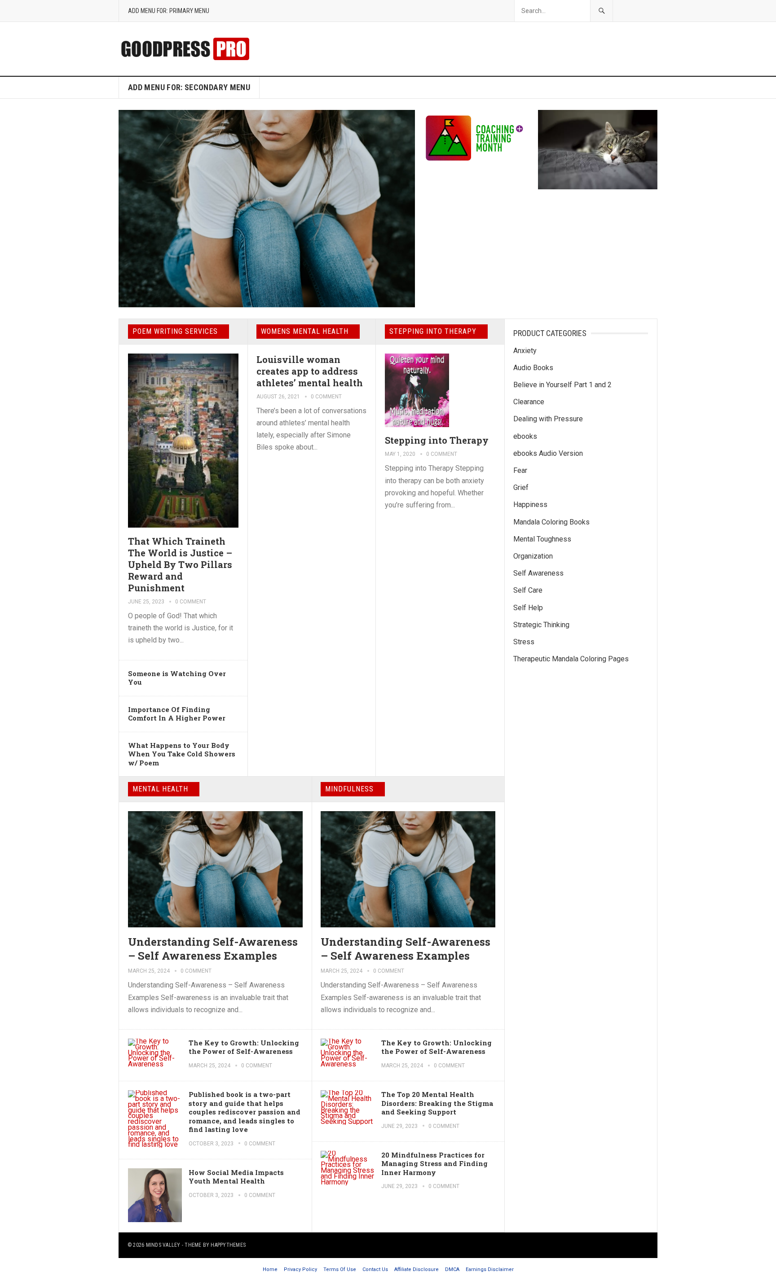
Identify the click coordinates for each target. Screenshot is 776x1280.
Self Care (527, 590)
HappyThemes (228, 1245)
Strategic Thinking (541, 624)
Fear (520, 470)
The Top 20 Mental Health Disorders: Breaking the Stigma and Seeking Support (437, 1103)
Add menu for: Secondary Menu (189, 87)
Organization (533, 556)
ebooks (525, 436)
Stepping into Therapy (432, 331)
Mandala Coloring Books (551, 522)
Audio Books (533, 367)
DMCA (452, 1269)
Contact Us (375, 1269)
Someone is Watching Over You (177, 678)
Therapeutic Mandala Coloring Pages (571, 659)
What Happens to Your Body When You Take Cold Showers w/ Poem (181, 754)
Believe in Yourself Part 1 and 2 (562, 384)
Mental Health (160, 789)
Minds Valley (163, 1245)
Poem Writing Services (175, 331)
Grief (521, 487)
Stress (523, 642)
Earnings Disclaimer (490, 1269)
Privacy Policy (300, 1269)
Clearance (528, 402)
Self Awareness (538, 573)
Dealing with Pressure (548, 419)
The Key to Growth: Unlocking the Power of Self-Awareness (244, 1047)
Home (270, 1269)
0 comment (190, 601)
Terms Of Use (339, 1269)
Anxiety (525, 350)
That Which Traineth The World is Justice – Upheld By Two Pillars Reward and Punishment (180, 564)
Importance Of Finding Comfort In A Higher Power (176, 714)
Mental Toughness (542, 539)
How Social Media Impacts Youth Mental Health (236, 1177)
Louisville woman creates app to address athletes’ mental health (309, 371)
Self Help (528, 607)
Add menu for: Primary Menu (168, 10)
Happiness (530, 504)
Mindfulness (349, 789)
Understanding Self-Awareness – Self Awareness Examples (213, 949)
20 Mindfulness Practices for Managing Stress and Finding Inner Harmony (434, 1163)
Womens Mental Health (304, 331)
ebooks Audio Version (548, 453)
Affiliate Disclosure (416, 1269)
